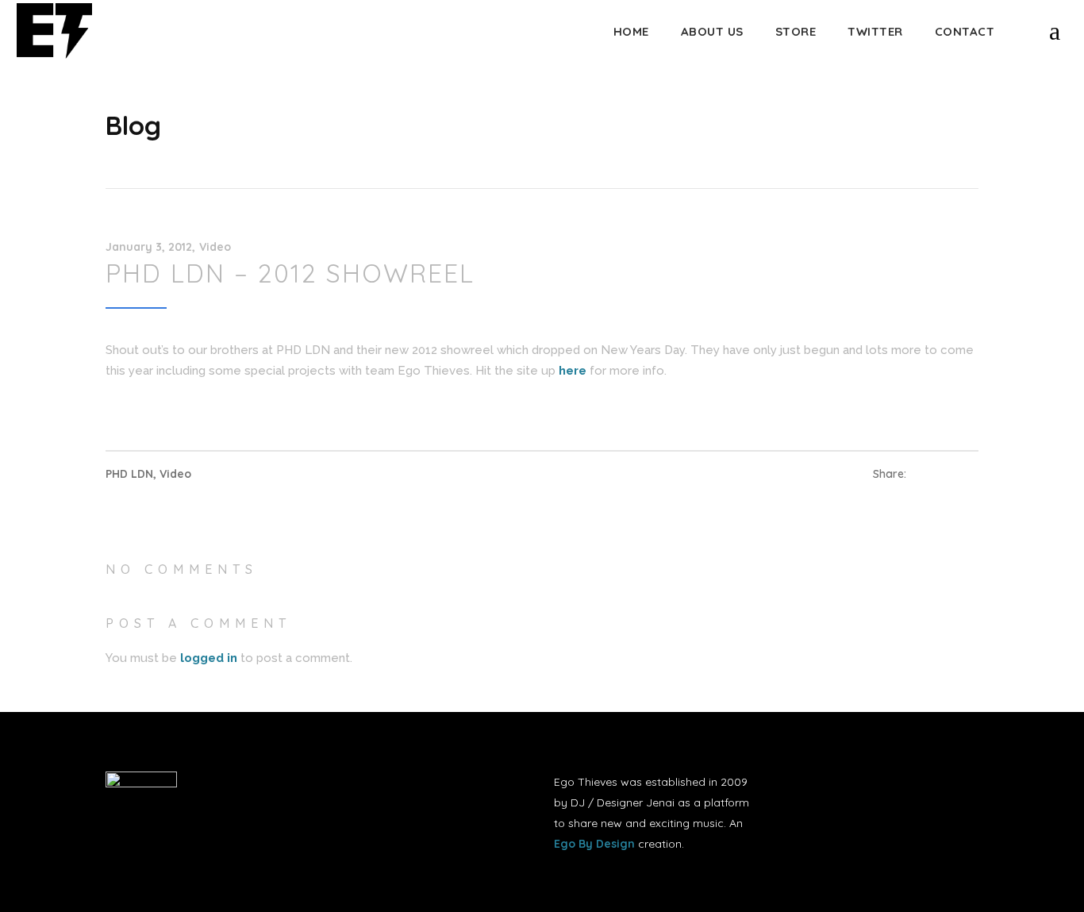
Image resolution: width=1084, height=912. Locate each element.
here (572, 371)
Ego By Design (594, 844)
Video (215, 247)
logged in (208, 658)
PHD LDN (129, 474)
